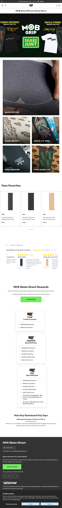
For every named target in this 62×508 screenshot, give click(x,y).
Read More (43, 266)
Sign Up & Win (12, 466)
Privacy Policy (16, 499)
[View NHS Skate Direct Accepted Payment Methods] (38, 1)
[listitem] (18, 264)
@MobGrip (33, 421)
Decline (49, 504)
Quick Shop (10, 208)
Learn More (33, 299)
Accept (31, 504)
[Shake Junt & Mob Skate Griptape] (31, 35)
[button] (2, 5)
